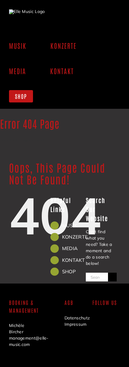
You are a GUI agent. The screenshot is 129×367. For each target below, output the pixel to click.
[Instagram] (95, 332)
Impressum (75, 324)
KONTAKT (73, 260)
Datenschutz (77, 318)
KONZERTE (75, 237)
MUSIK (70, 225)
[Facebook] (95, 319)
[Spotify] (107, 332)
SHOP (69, 271)
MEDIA (70, 248)
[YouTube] (107, 319)
